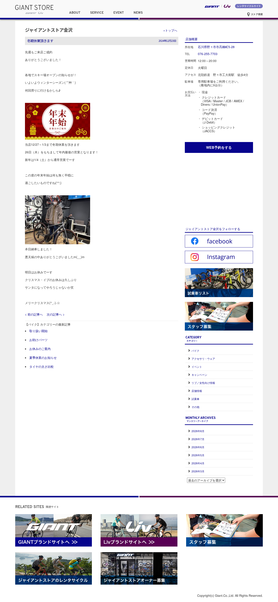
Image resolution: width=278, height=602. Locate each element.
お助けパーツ (38, 340)
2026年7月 (198, 439)
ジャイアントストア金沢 (48, 30)
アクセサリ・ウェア (203, 358)
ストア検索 (256, 14)
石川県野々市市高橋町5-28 (216, 47)
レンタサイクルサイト (249, 6)
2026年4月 (198, 463)
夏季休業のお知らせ (43, 357)
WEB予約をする (219, 147)
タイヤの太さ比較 (41, 366)
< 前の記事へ (34, 314)
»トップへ (170, 30)
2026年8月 (198, 431)
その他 (195, 407)
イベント (197, 366)
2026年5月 (198, 455)
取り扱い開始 (38, 331)
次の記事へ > (56, 314)
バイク (195, 350)
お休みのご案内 (40, 348)
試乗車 (195, 399)
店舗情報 (197, 391)
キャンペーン (199, 374)
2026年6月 (198, 447)
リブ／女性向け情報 (203, 383)
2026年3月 (198, 471)
